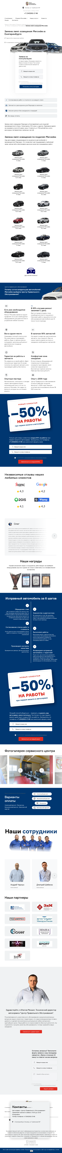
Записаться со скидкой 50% (30, 462)
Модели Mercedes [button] (20, 18)
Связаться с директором (31, 1031)
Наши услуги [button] (34, 18)
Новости (44, 18)
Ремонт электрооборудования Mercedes (29, 24)
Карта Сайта (7, 1111)
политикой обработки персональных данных (32, 83)
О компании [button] (8, 18)
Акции (7, 20)
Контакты (15, 20)
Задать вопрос (49, 1089)
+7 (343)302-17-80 (31, 13)
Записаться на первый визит (30, 739)
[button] (54, 535)
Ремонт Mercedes (10, 24)
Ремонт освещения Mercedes (15, 25)
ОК (31, 1151)
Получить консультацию (31, 86)
